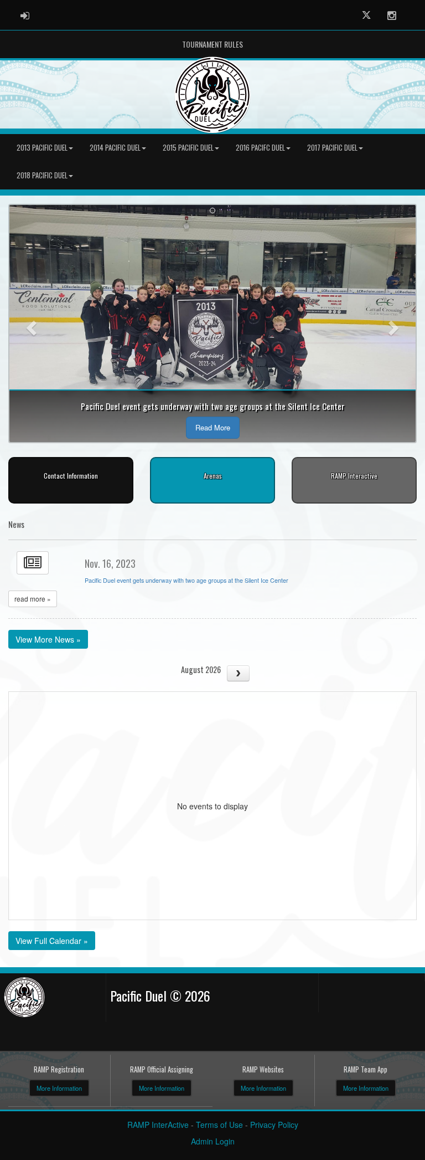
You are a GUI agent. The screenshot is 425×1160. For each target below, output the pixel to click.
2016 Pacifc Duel (260, 147)
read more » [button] (32, 598)
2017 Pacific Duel (332, 147)
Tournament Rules (212, 44)
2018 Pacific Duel (42, 175)
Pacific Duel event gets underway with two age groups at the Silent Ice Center (186, 580)
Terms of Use (219, 1124)
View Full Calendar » (51, 940)
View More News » (48, 639)
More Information (59, 1088)
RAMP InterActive (158, 1124)
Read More (212, 427)
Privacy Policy (274, 1124)
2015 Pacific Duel (188, 147)
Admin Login (213, 1141)
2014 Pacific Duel (115, 147)
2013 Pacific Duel (42, 147)
